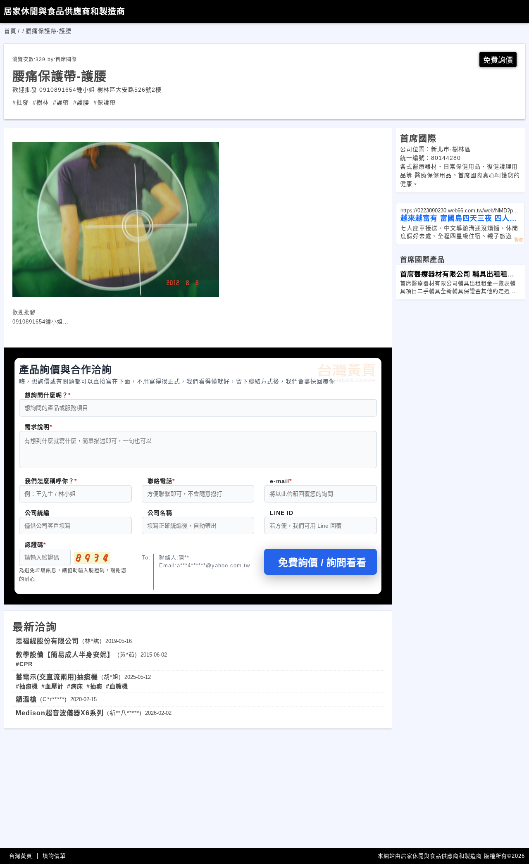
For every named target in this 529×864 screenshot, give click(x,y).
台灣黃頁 (20, 856)
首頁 (10, 31)
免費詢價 (498, 60)
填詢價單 (54, 856)
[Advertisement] (198, 786)
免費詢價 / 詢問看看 (322, 562)
